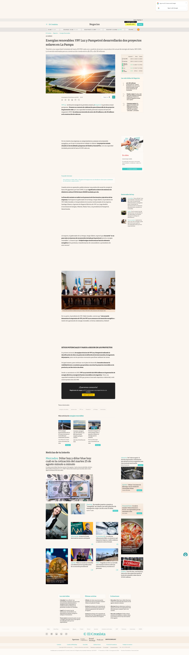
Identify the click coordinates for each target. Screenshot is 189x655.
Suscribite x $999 (131, 24)
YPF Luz (63, 105)
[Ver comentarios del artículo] (79, 100)
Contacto (59, 644)
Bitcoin (74, 629)
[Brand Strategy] (92, 640)
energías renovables (65, 33)
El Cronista (48, 33)
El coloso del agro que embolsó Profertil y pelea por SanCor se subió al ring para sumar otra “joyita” (134, 96)
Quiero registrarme (88, 394)
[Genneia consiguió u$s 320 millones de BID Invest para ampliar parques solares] (79, 425)
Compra (140, 56)
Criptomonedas (65, 629)
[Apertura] (75, 640)
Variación (130, 56)
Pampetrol (97, 105)
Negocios (55, 33)
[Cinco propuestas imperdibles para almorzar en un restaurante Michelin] (132, 536)
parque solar (74, 409)
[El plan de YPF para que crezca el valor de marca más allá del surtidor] (57, 521)
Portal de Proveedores (111, 644)
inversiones (103, 409)
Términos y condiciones (96, 647)
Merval (88, 629)
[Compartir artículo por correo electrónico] (75, 100)
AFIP (117, 629)
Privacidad (105, 647)
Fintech (81, 629)
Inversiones (132, 629)
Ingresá (140, 24)
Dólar (48, 629)
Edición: (137, 20)
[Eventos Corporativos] (84, 639)
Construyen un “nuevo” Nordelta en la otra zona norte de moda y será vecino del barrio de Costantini (133, 86)
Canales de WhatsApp (72, 644)
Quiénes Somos (97, 644)
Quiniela (96, 629)
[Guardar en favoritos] (113, 97)
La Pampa (95, 409)
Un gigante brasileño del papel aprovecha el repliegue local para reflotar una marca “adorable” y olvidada (133, 107)
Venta (136, 56)
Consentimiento (114, 647)
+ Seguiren (107, 97)
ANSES (140, 629)
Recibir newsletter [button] (133, 169)
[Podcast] (100, 640)
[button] (185, 555)
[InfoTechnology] (111, 640)
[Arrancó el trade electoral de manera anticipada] (82, 528)
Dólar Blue (55, 629)
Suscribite (85, 644)
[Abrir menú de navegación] (47, 24)
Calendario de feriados (107, 629)
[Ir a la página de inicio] (53, 24)
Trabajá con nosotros (127, 644)
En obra (125, 155)
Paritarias (124, 629)
